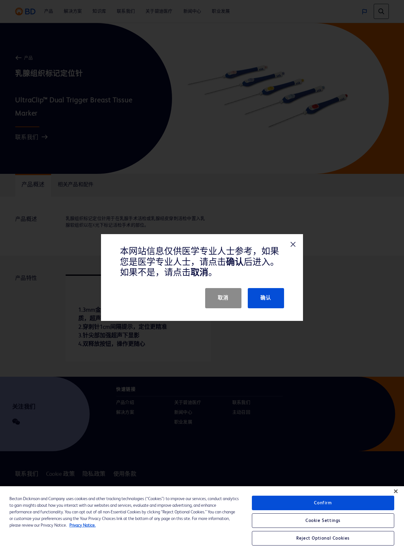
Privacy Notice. (82, 525)
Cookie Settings (323, 520)
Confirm (323, 503)
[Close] (396, 491)
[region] (202, 520)
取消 (223, 298)
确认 (265, 298)
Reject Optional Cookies (323, 538)
